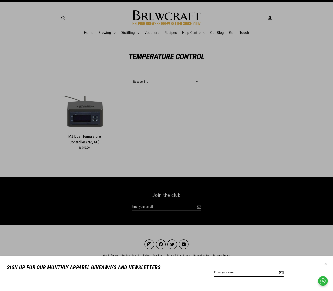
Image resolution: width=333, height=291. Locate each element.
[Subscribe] (281, 273)
